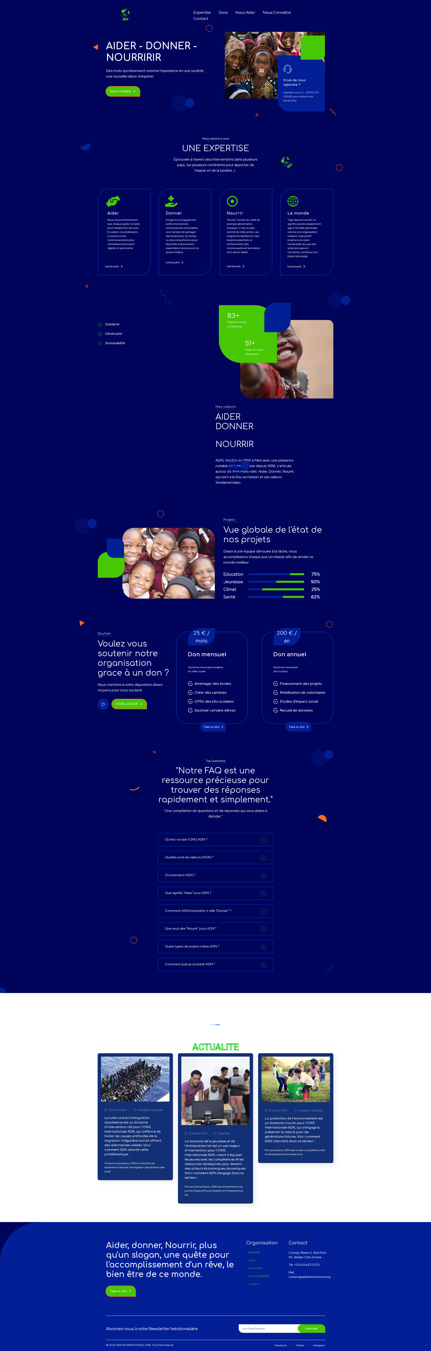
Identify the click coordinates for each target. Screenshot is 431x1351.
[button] (215, 839)
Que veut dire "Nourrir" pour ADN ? (191, 928)
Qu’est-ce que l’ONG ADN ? (186, 839)
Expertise (157, 1110)
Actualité (143, 1110)
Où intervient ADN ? (180, 875)
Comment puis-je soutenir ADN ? (190, 964)
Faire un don (212, 727)
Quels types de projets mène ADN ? (192, 946)
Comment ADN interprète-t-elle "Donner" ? (198, 910)
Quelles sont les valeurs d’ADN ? (189, 857)
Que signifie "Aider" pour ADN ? (188, 893)
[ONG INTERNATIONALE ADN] (126, 15)
